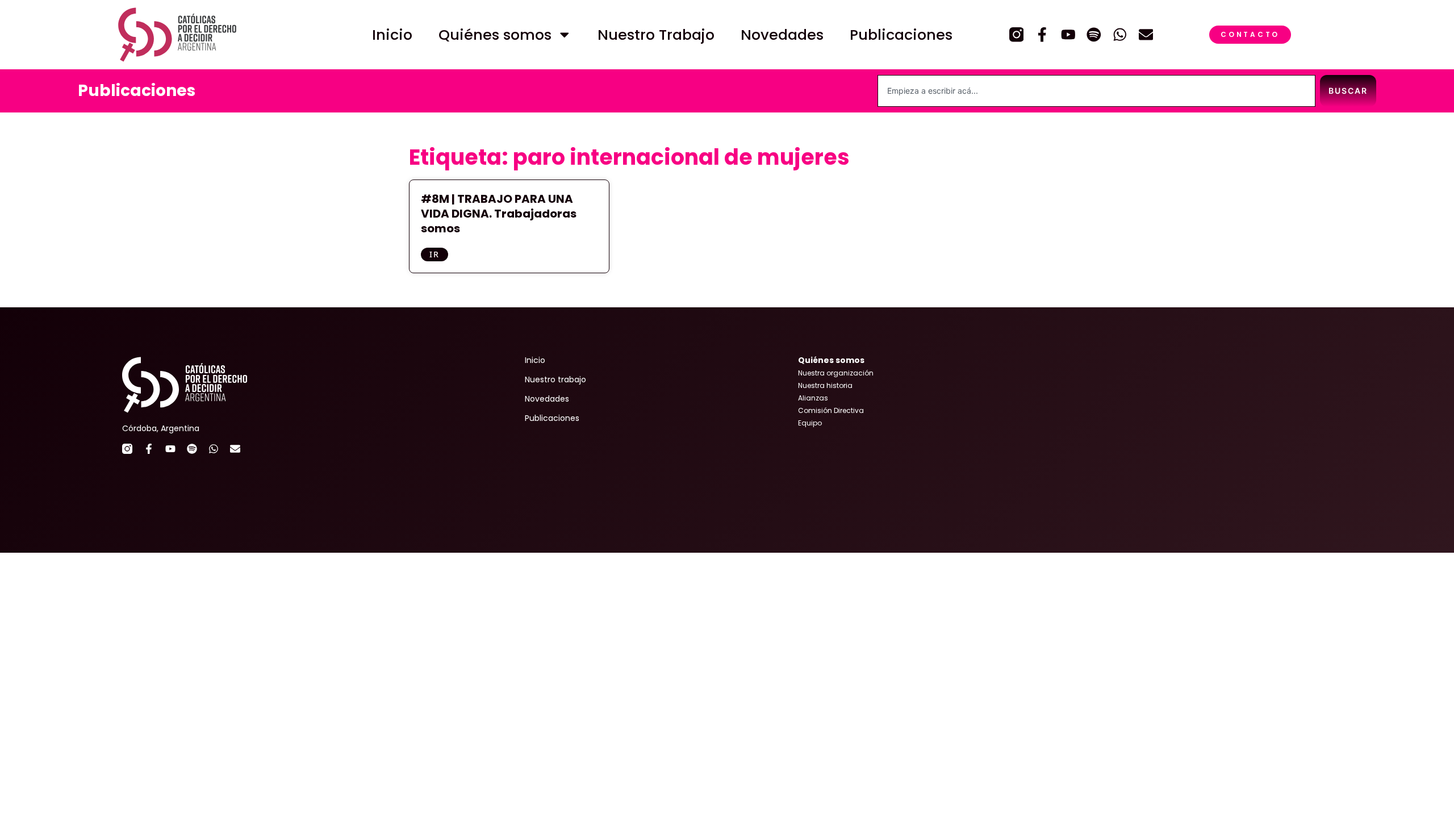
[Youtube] (1068, 34)
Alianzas (813, 398)
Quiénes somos (494, 34)
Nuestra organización (836, 373)
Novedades (782, 34)
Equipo (810, 423)
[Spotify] (1094, 34)
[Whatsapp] (1120, 34)
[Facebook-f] (1042, 34)
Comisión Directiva (831, 410)
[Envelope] (1146, 34)
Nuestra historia (825, 385)
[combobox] (1096, 91)
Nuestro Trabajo (656, 34)
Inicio (392, 34)
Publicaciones (901, 34)
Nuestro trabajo (555, 379)
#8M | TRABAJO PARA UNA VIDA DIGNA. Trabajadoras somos (498, 213)
